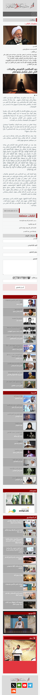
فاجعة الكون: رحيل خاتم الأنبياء (14, 405)
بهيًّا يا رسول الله (18, 396)
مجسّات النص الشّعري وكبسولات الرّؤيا (13, 301)
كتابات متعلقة (27, 215)
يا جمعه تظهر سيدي (17, 477)
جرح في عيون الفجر (17, 459)
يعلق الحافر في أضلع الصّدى (14, 414)
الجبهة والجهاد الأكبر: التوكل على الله (14, 382)
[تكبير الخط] (34, 95)
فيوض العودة (18, 423)
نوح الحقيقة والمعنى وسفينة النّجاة (14, 328)
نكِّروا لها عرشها (18, 309)
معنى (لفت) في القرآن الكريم (14, 336)
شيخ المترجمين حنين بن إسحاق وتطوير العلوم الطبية (14, 355)
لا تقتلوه (20, 441)
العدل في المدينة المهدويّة (15, 373)
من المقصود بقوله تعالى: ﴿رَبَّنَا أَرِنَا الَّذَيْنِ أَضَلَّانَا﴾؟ (14, 346)
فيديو (31, 613)
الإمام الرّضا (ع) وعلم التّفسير (15, 363)
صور (31, 637)
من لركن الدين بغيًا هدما (16, 468)
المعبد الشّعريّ (18, 450)
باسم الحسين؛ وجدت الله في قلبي (14, 433)
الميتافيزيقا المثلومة (17, 318)
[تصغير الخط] (36, 95)
